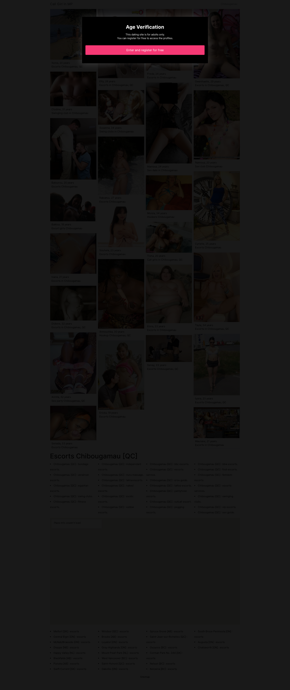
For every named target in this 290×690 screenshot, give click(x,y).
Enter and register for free (145, 50)
